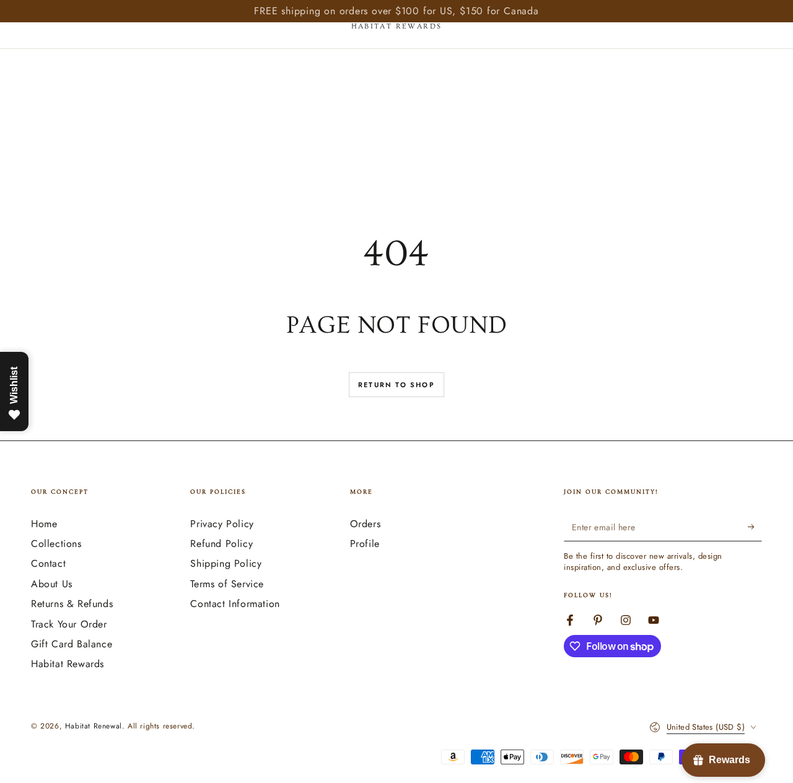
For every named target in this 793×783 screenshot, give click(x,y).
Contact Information (234, 604)
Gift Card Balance (71, 644)
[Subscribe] (755, 527)
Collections (56, 543)
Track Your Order (69, 624)
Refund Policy (221, 543)
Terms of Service (227, 584)
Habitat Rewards (67, 664)
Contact (48, 563)
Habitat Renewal (93, 726)
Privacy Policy (221, 524)
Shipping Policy (225, 563)
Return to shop (396, 385)
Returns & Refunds (72, 604)
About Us (51, 584)
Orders (365, 524)
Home (44, 524)
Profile (365, 543)
